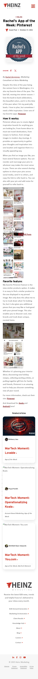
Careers (18, 638)
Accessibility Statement (23, 667)
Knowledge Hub (18, 623)
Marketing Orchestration (18, 614)
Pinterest (22, 113)
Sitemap (6, 666)
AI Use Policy (32, 667)
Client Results (18, 618)
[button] (11, 70)
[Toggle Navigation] (33, 7)
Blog (19, 17)
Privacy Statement (14, 667)
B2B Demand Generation (18, 609)
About (18, 628)
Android (6, 406)
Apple (21, 403)
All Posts (27, 234)
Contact (18, 642)
